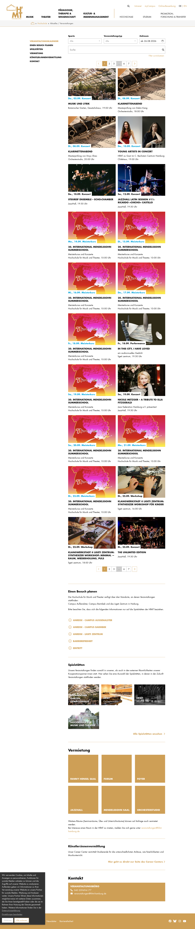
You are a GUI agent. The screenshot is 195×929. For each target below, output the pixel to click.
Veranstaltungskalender (44, 41)
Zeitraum (144, 35)
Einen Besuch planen (41, 45)
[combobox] (85, 41)
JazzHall (76, 809)
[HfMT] (13, 10)
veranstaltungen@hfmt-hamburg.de (90, 893)
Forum (108, 778)
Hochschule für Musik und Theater (82, 724)
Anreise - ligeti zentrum (88, 634)
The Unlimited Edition (132, 552)
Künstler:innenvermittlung (45, 57)
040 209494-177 (82, 890)
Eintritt (77, 648)
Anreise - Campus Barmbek (89, 627)
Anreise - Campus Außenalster (92, 620)
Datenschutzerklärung (11, 910)
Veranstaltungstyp (113, 35)
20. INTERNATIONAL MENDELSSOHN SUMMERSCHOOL (89, 248)
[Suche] (128, 6)
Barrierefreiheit (83, 641)
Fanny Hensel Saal (83, 778)
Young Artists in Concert (135, 151)
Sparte (71, 35)
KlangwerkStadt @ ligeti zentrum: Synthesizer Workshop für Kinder (141, 503)
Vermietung (36, 53)
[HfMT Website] (32, 23)
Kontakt (34, 61)
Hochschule (42, 23)
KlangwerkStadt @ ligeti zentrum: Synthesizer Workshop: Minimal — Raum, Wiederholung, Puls (91, 555)
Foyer (141, 778)
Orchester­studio (148, 809)
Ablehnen (8, 920)
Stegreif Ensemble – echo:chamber (90, 199)
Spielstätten (36, 49)
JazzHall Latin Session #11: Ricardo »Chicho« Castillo (136, 201)
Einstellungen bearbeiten (12, 914)
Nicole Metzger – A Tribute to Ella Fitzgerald (140, 401)
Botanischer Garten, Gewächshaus (79, 698)
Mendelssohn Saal (116, 809)
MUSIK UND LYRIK (79, 103)
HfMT (106, 698)
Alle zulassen (21, 920)
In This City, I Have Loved (134, 348)
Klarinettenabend (130, 103)
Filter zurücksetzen (156, 55)
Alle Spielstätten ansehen (148, 733)
